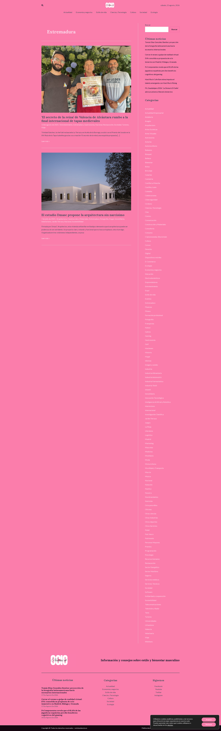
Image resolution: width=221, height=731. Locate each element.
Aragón (148, 121)
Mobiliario (149, 456)
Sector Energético (152, 567)
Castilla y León (150, 187)
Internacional (150, 410)
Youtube (158, 689)
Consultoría (149, 228)
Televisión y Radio (152, 608)
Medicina (149, 451)
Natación (148, 485)
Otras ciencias (150, 513)
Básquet (148, 154)
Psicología (149, 555)
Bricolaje (148, 171)
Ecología (148, 266)
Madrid (148, 439)
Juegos (148, 423)
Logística (148, 435)
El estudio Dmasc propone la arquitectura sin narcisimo (82, 215)
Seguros (148, 575)
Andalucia (149, 117)
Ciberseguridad (151, 199)
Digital (147, 253)
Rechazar (208, 724)
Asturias (148, 142)
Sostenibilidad (77, 221)
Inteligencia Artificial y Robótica (158, 402)
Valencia (148, 629)
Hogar (111, 219)
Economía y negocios (153, 270)
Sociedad (117, 125)
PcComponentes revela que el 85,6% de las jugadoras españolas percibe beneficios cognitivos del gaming (161, 70)
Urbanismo (149, 625)
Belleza (148, 158)
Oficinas (148, 509)
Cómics (148, 216)
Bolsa (147, 166)
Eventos (148, 299)
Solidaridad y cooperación (155, 596)
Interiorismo (46, 221)
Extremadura (78, 125)
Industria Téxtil (151, 385)
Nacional (98, 125)
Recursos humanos (152, 559)
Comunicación (150, 220)
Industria (148, 369)
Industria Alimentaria (153, 373)
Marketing (149, 443)
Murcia (148, 472)
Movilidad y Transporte (154, 468)
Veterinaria (149, 633)
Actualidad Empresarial (154, 113)
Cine (147, 212)
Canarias (148, 175)
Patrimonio (149, 538)
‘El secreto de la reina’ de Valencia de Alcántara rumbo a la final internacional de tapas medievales (84, 119)
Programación (150, 551)
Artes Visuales (150, 133)
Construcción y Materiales (77, 219)
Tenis (147, 613)
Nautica (148, 489)
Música (148, 476)
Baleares (148, 150)
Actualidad (149, 109)
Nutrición (149, 501)
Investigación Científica (154, 414)
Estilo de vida (150, 295)
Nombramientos (151, 497)
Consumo (149, 233)
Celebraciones (150, 195)
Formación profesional (154, 315)
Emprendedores (151, 282)
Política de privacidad (149, 728)
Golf (147, 344)
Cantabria (149, 179)
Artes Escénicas (151, 129)
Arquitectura (62, 219)
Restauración (108, 125)
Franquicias (149, 323)
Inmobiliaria (119, 219)
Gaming (148, 336)
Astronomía (149, 138)
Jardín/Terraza (58, 221)
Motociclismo (150, 464)
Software (148, 592)
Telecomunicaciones (153, 604)
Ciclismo (148, 204)
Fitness (148, 311)
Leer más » (45, 141)
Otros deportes (151, 522)
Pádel (147, 530)
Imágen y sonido (151, 365)
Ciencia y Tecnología (153, 208)
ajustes (170, 725)
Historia (148, 352)
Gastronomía (89, 125)
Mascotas (149, 447)
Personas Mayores (152, 542)
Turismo (125, 125)
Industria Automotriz (153, 377)
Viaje (43, 127)
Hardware (149, 348)
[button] (42, 5)
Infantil (148, 390)
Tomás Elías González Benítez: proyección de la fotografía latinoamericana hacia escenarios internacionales (161, 46)
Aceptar (209, 720)
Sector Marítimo (151, 571)
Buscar (148, 25)
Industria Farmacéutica (154, 381)
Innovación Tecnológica (154, 398)
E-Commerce (150, 261)
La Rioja (148, 427)
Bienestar (149, 162)
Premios (148, 546)
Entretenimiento (66, 125)
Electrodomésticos (152, 278)
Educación (149, 274)
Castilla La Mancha (152, 183)
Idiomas (148, 361)
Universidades (150, 621)
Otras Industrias (151, 518)
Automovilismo (151, 146)
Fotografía (104, 219)
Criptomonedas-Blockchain (156, 237)
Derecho (148, 249)
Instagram (158, 695)
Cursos (148, 245)
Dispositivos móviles (153, 257)
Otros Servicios (151, 526)
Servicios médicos (152, 580)
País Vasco (149, 534)
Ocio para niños (151, 505)
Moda (147, 460)
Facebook (158, 686)
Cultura (148, 241)
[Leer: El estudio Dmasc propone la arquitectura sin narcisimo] (86, 181)
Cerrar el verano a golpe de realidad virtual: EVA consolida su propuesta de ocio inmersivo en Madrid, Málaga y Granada (162, 58)
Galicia (148, 332)
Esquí (147, 290)
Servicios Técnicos (152, 584)
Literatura (149, 431)
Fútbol (147, 328)
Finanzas (148, 307)
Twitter (158, 692)
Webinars (149, 641)
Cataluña (148, 191)
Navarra (148, 493)
